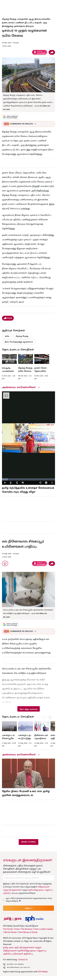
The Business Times (30, 929)
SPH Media (43, 972)
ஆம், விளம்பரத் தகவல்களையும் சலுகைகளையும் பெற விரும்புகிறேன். (29, 899)
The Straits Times (11, 929)
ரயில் (7, 336)
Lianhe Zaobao (46, 929)
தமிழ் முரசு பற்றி (11, 947)
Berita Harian (10, 932)
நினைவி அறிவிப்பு (23, 954)
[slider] (28, 479)
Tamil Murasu (24, 932)
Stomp (34, 932)
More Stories (28, 842)
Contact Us (23, 959)
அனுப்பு (28, 908)
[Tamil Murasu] (12, 919)
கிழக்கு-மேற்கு (22, 336)
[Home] (34, 919)
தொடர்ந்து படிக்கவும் (28, 709)
